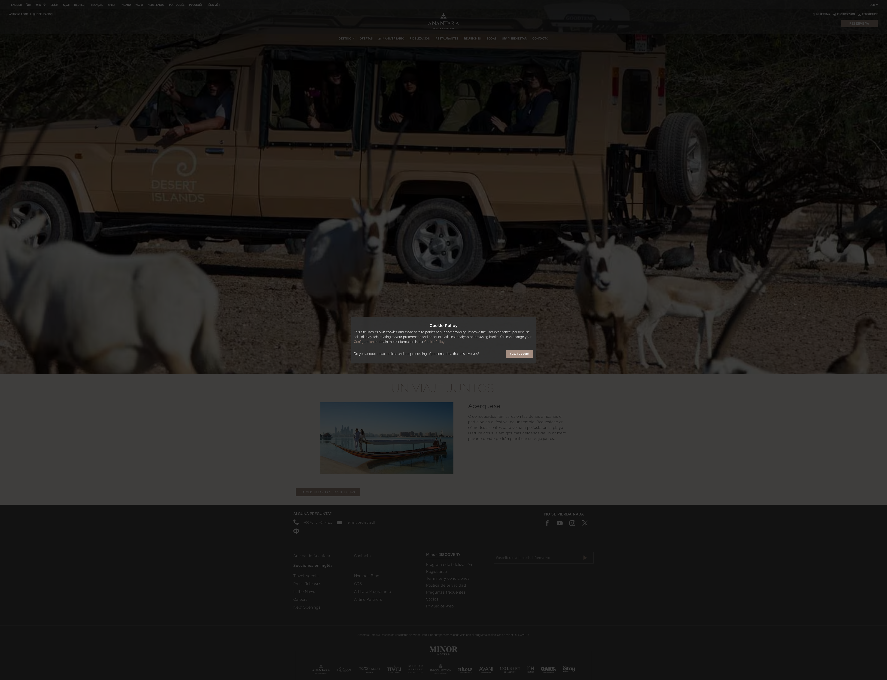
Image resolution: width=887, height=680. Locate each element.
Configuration (364, 342)
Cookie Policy (434, 342)
